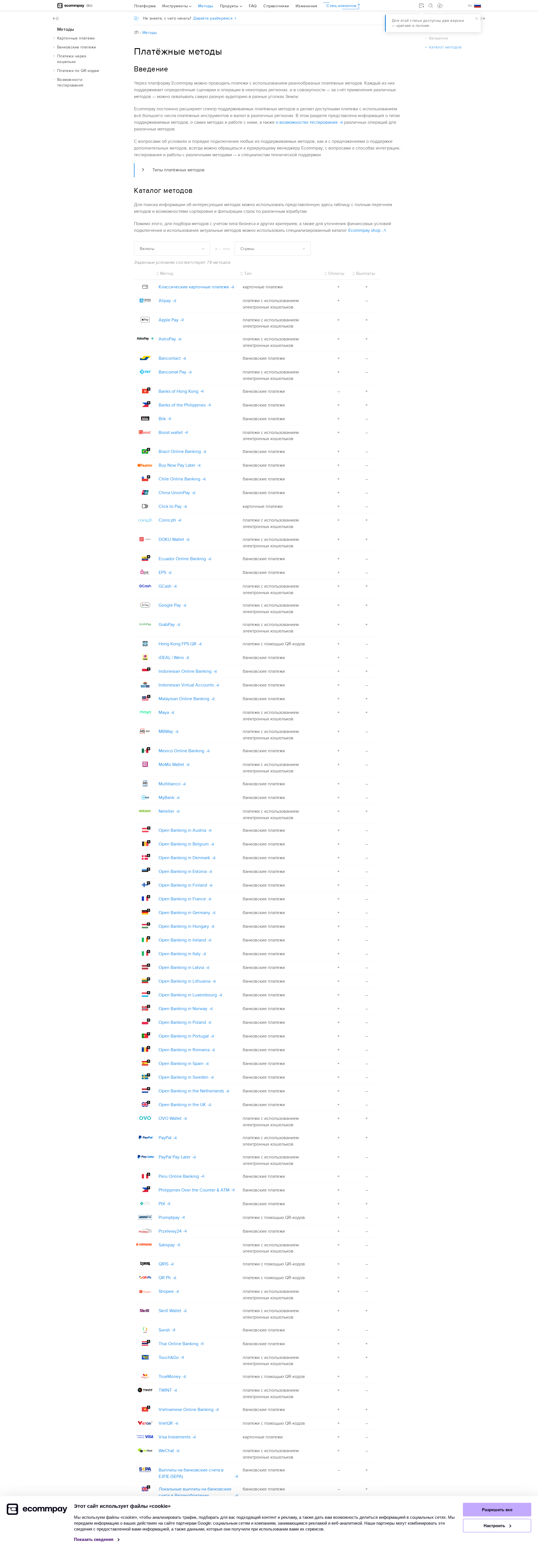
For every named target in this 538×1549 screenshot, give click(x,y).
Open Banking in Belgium (184, 844)
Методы (205, 6)
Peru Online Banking (179, 1176)
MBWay (166, 731)
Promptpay (169, 1217)
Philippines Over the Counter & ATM (194, 1190)
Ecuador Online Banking (182, 559)
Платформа (145, 6)
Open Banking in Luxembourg (188, 995)
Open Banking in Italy (180, 954)
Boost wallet (171, 432)
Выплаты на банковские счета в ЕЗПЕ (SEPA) (191, 1473)
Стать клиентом (341, 5)
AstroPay (167, 339)
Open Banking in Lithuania (184, 981)
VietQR (166, 1423)
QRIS (163, 1264)
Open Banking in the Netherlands (191, 1091)
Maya (164, 712)
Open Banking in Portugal (184, 1036)
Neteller (166, 811)
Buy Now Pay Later (177, 465)
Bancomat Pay (172, 372)
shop (364, 230)
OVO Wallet (170, 1118)
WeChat (166, 1451)
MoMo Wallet (171, 764)
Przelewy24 (170, 1231)
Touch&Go (169, 1357)
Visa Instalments (175, 1437)
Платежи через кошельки (71, 59)
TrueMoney (170, 1376)
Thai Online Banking (178, 1344)
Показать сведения (94, 1539)
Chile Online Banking (179, 479)
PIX (162, 1204)
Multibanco (169, 784)
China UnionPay (174, 493)
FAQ (253, 6)
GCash (165, 586)
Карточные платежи (76, 38)
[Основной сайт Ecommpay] (70, 5)
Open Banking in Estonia (183, 871)
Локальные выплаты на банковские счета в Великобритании (195, 1492)
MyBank (166, 797)
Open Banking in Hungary (184, 926)
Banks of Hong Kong (178, 391)
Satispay (167, 1245)
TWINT (165, 1390)
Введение (438, 38)
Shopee (166, 1291)
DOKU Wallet (171, 539)
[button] (54, 38)
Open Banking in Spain (181, 1063)
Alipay (165, 300)
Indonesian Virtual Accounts (186, 685)
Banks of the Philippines (182, 405)
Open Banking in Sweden (183, 1077)
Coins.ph (167, 520)
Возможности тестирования (70, 82)
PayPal (165, 1138)
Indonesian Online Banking (185, 671)
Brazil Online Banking (180, 451)
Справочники (276, 6)
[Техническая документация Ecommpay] (89, 5)
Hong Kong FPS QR (177, 644)
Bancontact (170, 358)
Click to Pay (170, 506)
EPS (162, 572)
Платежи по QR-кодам (78, 70)
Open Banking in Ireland (182, 940)
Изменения (306, 6)
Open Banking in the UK (182, 1105)
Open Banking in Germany (184, 912)
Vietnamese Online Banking (186, 1409)
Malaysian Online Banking (184, 699)
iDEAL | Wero (171, 657)
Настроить (495, 1525)
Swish (164, 1330)
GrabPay (167, 624)
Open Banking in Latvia (181, 967)
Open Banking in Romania (184, 1050)
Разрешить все (497, 1509)
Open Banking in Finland (183, 885)
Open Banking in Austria (182, 830)
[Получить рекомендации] (439, 5)
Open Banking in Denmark (184, 858)
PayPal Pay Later (175, 1157)
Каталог (445, 47)
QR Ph (165, 1278)
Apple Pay (168, 320)
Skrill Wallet (170, 1311)
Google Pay (170, 605)
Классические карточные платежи (194, 287)
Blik (162, 419)
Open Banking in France (182, 899)
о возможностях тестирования (307, 122)
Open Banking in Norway (183, 1008)
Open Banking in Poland (182, 1022)
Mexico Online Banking (181, 751)
